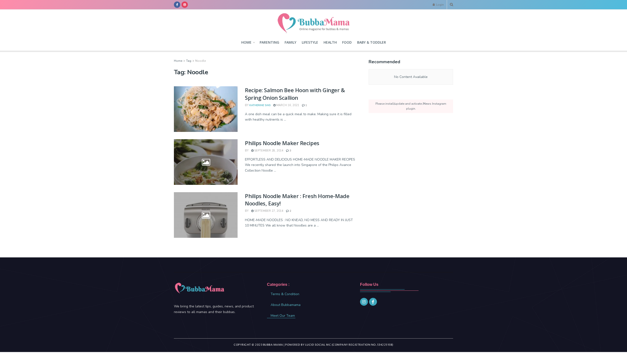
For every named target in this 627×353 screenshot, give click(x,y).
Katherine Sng (260, 105)
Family (290, 42)
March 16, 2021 (287, 105)
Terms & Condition (285, 294)
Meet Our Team (283, 315)
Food (347, 42)
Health (330, 42)
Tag (188, 61)
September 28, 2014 (268, 150)
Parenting (269, 42)
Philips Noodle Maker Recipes (282, 143)
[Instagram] (364, 302)
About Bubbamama (286, 305)
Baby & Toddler (371, 42)
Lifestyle (310, 42)
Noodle (200, 61)
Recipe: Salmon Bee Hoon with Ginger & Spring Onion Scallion (295, 93)
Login (439, 5)
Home (246, 42)
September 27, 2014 (268, 211)
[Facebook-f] (373, 302)
